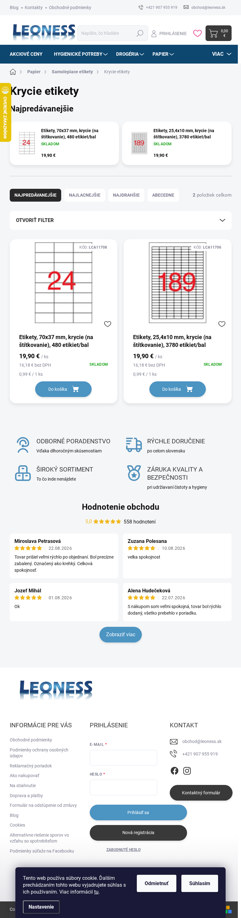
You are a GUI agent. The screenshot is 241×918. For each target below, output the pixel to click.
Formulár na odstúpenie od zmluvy (43, 805)
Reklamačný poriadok (31, 765)
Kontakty (34, 7)
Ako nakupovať (24, 775)
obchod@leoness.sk (202, 741)
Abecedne (163, 195)
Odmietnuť (157, 883)
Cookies (17, 825)
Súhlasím (199, 883)
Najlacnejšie (84, 195)
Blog (14, 7)
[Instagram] (187, 769)
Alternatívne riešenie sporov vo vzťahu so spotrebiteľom (39, 838)
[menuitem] (28, 54)
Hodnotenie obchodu (120, 507)
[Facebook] (174, 769)
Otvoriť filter (35, 220)
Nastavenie (41, 907)
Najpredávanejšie (35, 195)
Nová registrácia (138, 832)
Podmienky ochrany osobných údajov (39, 753)
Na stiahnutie (23, 785)
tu (96, 892)
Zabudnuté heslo (123, 850)
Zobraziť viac (120, 634)
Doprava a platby (26, 795)
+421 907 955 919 (200, 753)
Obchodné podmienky (70, 7)
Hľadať (140, 33)
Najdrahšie (126, 195)
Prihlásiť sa (138, 812)
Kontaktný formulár (201, 792)
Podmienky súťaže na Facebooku (42, 851)
